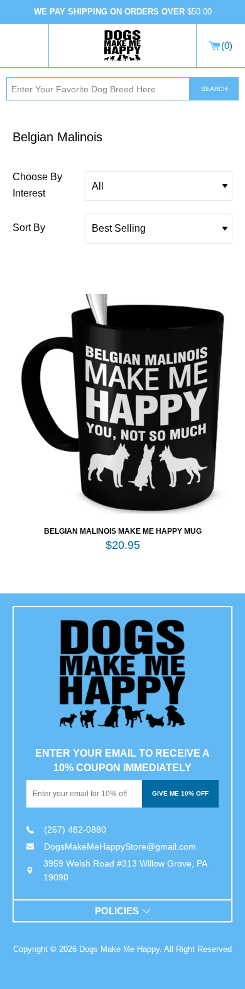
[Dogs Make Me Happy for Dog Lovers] (122, 46)
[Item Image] (122, 404)
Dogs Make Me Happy (119, 949)
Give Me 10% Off (180, 793)
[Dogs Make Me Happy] (122, 674)
